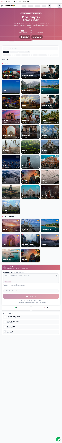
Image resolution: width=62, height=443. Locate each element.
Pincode (5, 288)
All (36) (6, 52)
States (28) (14, 52)
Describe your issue (13, 272)
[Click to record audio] (57, 275)
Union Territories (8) (24, 52)
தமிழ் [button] (12, 1)
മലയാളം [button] (20, 1)
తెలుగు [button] (15, 1)
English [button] (3, 1)
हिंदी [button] (6, 1)
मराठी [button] (28, 1)
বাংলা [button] (9, 1)
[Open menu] (2, 6)
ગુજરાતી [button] (24, 1)
